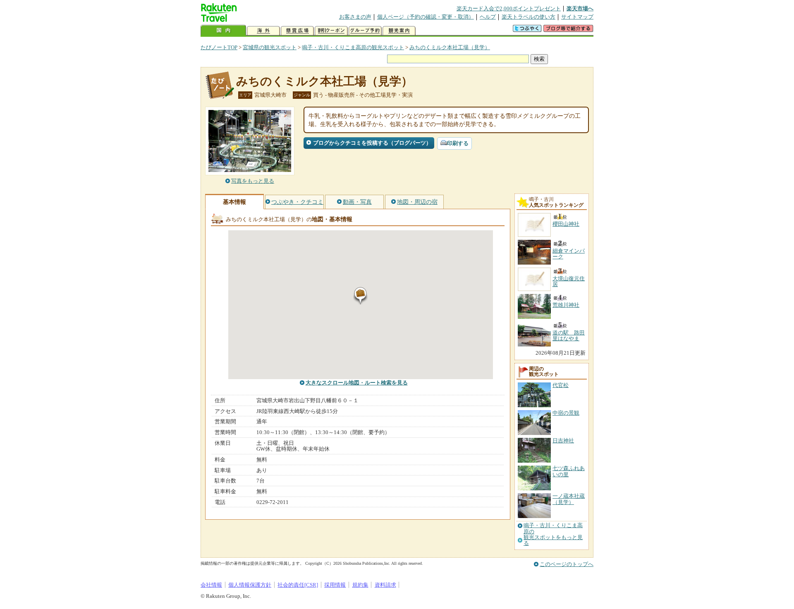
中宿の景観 (565, 413)
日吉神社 (563, 440)
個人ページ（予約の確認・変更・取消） (425, 17)
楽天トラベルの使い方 (528, 17)
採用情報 (335, 585)
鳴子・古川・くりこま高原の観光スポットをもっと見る (553, 534)
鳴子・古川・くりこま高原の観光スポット (353, 47)
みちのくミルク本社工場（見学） (449, 47)
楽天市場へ (580, 8)
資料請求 (385, 585)
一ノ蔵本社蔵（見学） (568, 499)
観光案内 (399, 31)
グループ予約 (365, 31)
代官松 (560, 385)
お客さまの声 (355, 17)
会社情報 (211, 585)
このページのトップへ (566, 564)
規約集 (360, 585)
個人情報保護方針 (249, 585)
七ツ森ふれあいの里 (568, 471)
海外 (263, 31)
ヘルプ (488, 17)
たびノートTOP (219, 47)
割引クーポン (331, 31)
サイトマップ (577, 17)
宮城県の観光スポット (270, 47)
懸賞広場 (297, 31)
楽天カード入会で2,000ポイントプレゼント (509, 8)
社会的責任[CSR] (297, 585)
